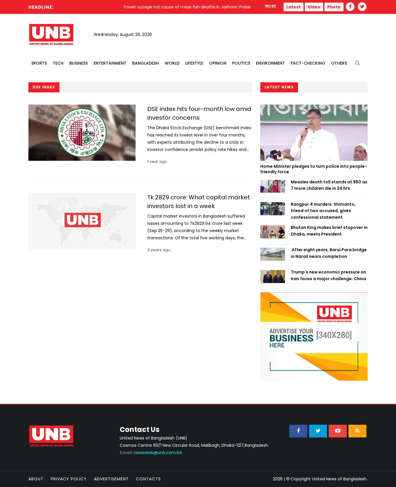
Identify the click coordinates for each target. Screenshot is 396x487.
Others (339, 63)
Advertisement (111, 479)
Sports (39, 63)
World (172, 63)
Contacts (148, 479)
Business (78, 63)
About (35, 479)
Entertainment (110, 63)
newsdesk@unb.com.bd (151, 452)
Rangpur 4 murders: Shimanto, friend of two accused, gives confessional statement (323, 210)
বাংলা (270, 7)
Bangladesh (145, 63)
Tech (58, 63)
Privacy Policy (69, 479)
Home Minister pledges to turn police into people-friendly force (313, 169)
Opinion (217, 63)
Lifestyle (194, 63)
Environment (270, 63)
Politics (241, 63)
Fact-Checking (308, 63)
